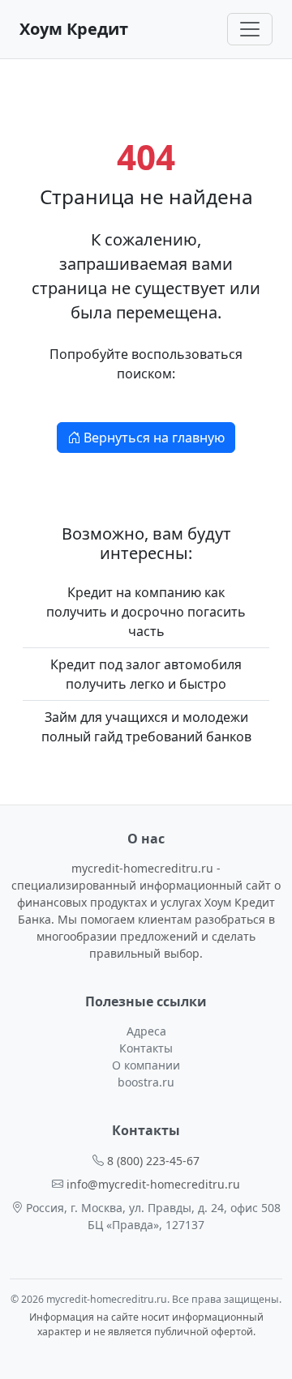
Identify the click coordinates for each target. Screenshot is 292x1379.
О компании (146, 1065)
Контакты (146, 1048)
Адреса (146, 1031)
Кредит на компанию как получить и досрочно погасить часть (146, 611)
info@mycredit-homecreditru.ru (153, 1184)
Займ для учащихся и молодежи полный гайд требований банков (146, 726)
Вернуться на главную (152, 437)
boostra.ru (146, 1082)
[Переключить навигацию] (250, 29)
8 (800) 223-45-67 (153, 1160)
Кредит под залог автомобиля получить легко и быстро (146, 674)
